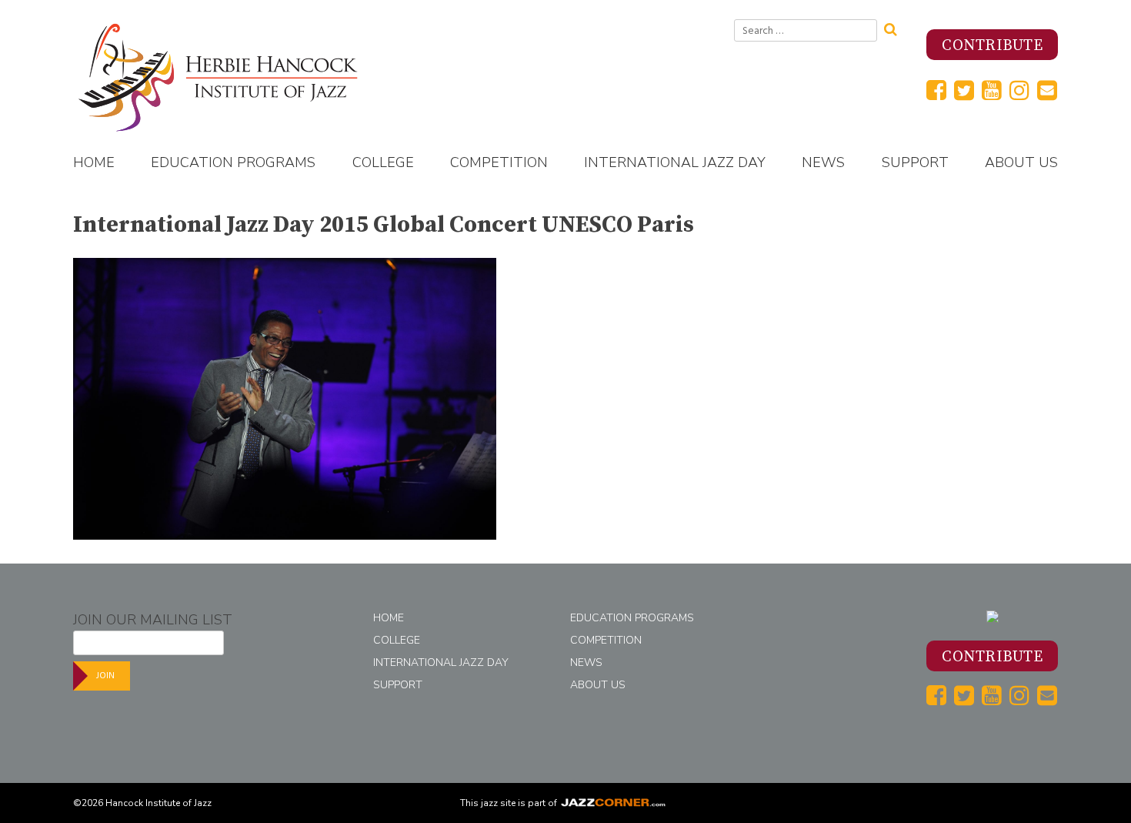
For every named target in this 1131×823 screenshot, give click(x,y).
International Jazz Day (675, 162)
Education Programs (233, 162)
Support (915, 162)
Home (94, 162)
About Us (1021, 162)
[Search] (895, 28)
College (383, 162)
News (823, 162)
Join (105, 675)
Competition (499, 162)
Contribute (992, 45)
